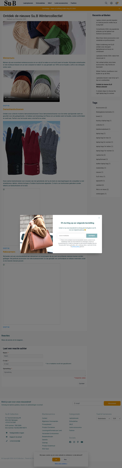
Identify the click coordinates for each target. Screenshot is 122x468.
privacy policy (75, 246)
